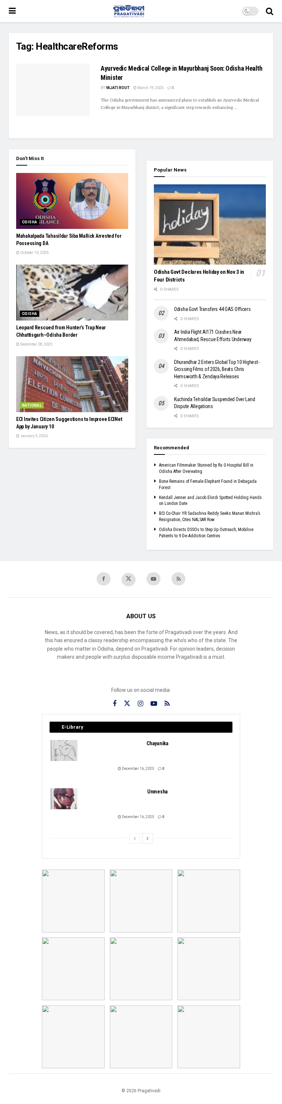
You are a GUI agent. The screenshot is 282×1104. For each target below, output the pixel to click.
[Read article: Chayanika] (64, 750)
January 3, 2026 (33, 436)
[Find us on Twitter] (128, 579)
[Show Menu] (12, 11)
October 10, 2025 (34, 253)
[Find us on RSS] (178, 578)
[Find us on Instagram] (140, 704)
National (31, 405)
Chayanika (157, 743)
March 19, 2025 (150, 88)
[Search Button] (269, 11)
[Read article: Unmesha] (64, 798)
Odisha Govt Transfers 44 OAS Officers (212, 309)
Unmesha (157, 792)
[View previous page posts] (134, 838)
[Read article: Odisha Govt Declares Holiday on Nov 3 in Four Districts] (210, 224)
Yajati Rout (118, 88)
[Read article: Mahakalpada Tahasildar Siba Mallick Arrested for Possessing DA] (72, 201)
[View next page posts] (147, 838)
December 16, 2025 (137, 769)
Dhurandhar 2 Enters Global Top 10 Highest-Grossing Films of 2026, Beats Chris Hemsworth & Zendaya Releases (216, 369)
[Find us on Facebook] (104, 578)
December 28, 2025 (36, 344)
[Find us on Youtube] (153, 578)
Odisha (29, 222)
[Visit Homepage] (129, 11)
